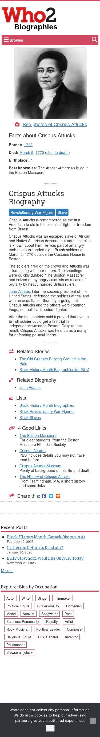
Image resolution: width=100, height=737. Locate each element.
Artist (69, 621)
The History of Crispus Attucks (44, 476)
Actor (10, 598)
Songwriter (49, 613)
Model (11, 613)
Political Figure (17, 605)
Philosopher (15, 644)
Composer (75, 629)
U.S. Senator (48, 636)
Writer (26, 598)
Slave (62, 212)
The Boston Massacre (38, 435)
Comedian (74, 605)
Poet (68, 613)
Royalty (52, 621)
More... (7, 570)
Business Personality (22, 621)
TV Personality (47, 605)
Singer (42, 598)
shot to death (57, 152)
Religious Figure (18, 636)
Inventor (71, 636)
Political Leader (48, 629)
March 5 (26, 152)
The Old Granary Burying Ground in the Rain (52, 361)
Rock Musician (17, 629)
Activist (28, 613)
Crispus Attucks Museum (40, 465)
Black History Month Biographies (46, 405)
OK (50, 728)
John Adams (19, 291)
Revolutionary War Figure (31, 212)
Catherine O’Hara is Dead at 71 (35, 547)
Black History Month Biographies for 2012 (54, 369)
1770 (39, 152)
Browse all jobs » (19, 652)
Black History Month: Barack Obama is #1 (46, 536)
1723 (28, 144)
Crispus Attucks (32, 450)
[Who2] (29, 14)
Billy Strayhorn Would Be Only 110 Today (45, 558)
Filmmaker (62, 598)
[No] (93, 721)
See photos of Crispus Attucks (55, 124)
